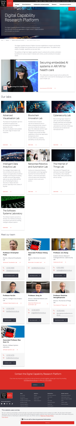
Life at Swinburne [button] (27, 5)
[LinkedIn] (9, 403)
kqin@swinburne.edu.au (12, 311)
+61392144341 (61, 310)
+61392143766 (10, 308)
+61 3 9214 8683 (47, 380)
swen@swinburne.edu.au (38, 268)
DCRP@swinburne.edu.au (30, 380)
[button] (5, 88)
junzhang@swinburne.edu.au (64, 270)
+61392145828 (10, 268)
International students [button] (66, 5)
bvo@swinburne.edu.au (12, 358)
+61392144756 (10, 355)
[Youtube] (4, 403)
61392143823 (60, 267)
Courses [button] (17, 5)
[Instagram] (6, 403)
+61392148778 (35, 310)
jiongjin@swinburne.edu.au (38, 313)
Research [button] (55, 5)
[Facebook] (1, 403)
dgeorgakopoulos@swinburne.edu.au (65, 314)
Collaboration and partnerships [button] (42, 5)
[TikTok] (12, 403)
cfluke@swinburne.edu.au (13, 270)
